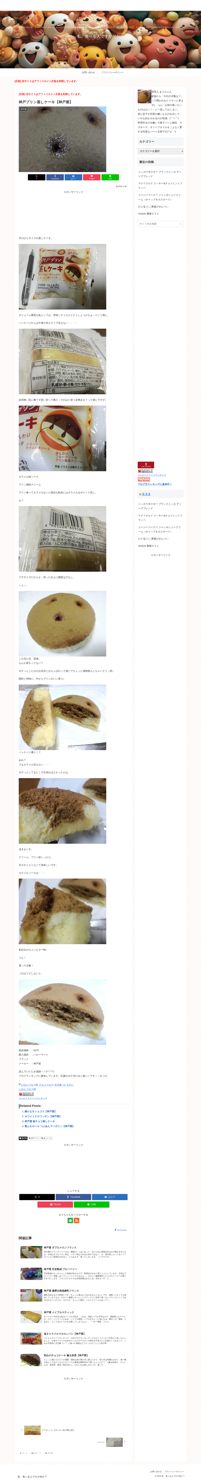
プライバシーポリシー (174, 1471)
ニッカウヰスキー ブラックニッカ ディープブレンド (159, 174)
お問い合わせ (156, 1471)
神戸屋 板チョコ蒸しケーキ (40, 1121)
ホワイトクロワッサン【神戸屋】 (43, 1116)
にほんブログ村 (27, 1089)
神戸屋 (24, 1138)
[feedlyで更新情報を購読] (70, 1220)
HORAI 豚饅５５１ (148, 213)
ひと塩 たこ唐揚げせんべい (153, 206)
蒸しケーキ (47, 1138)
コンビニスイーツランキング (33, 1098)
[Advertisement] (73, 213)
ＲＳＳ (146, 494)
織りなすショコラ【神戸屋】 (41, 1111)
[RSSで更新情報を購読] (76, 1220)
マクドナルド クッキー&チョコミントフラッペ (160, 185)
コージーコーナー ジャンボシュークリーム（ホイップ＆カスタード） (159, 197)
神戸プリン (35, 1138)
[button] (180, 223)
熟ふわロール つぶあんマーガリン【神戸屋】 (50, 1126)
